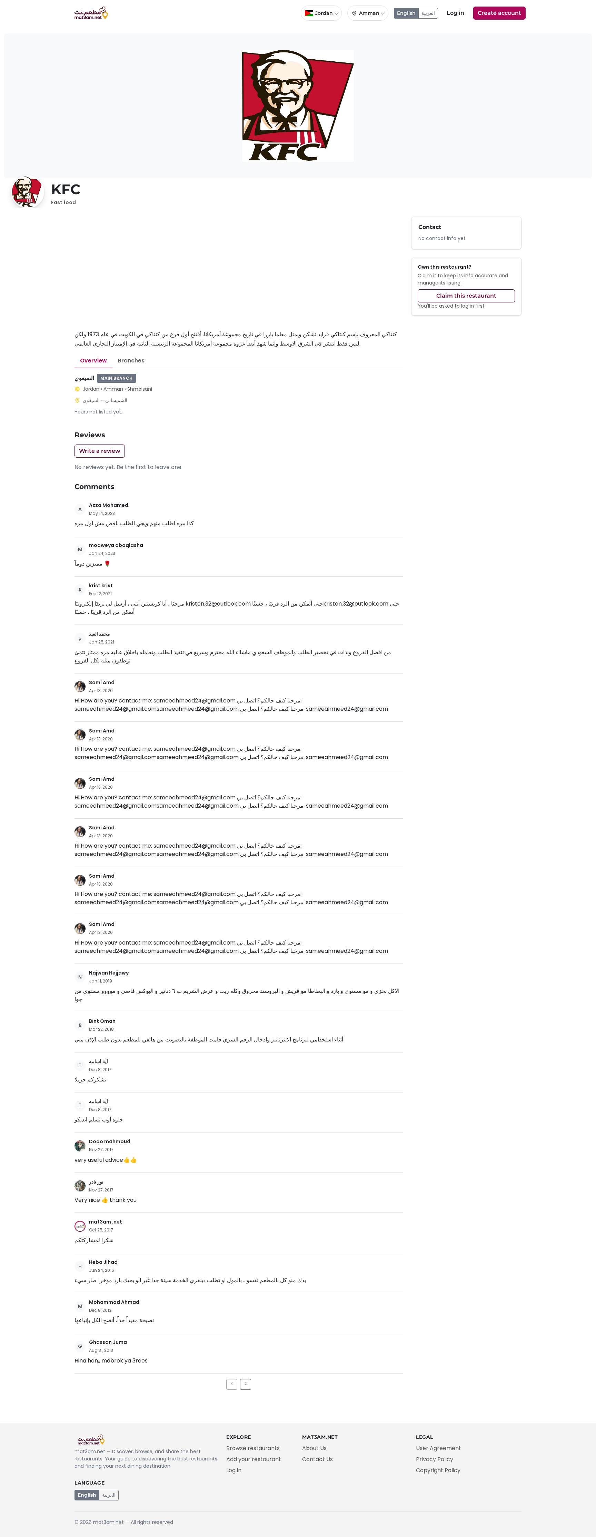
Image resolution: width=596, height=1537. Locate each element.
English (406, 13)
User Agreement (438, 1448)
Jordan (91, 389)
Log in (455, 13)
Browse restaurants (253, 1448)
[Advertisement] (238, 273)
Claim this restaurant (466, 295)
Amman (113, 389)
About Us (314, 1448)
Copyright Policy (438, 1470)
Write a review (99, 451)
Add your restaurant (253, 1459)
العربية (428, 13)
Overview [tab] (93, 361)
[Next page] (245, 1384)
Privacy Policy (434, 1459)
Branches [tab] (131, 361)
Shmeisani (139, 389)
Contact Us (317, 1459)
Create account (499, 13)
